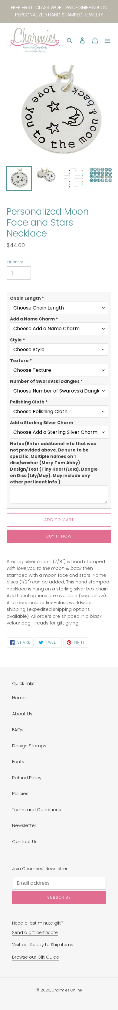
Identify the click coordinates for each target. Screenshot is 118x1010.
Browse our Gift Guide (35, 957)
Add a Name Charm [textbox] (34, 319)
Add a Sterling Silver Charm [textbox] (41, 423)
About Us (22, 714)
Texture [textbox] (21, 361)
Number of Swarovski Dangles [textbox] (46, 381)
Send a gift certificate (35, 932)
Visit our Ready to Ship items (42, 945)
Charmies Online (67, 990)
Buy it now (59, 536)
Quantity (15, 262)
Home (19, 697)
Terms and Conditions (36, 809)
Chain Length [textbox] (27, 298)
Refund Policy (26, 777)
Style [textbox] (17, 340)
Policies (20, 793)
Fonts (18, 761)
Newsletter (24, 825)
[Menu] (107, 40)
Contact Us (25, 841)
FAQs (17, 729)
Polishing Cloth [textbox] (29, 402)
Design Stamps (29, 745)
